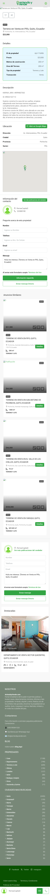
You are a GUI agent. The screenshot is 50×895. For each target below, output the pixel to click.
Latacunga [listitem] (10, 852)
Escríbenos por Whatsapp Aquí (19, 732)
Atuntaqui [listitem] (10, 842)
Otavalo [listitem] (9, 819)
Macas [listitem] (9, 825)
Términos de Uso (35, 272)
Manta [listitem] (9, 809)
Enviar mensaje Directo (25, 284)
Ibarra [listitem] (9, 803)
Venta (5, 24)
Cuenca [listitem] (9, 822)
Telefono (6, 236)
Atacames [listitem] (10, 816)
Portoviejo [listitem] (10, 855)
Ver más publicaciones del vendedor (35, 200)
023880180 (21, 211)
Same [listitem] (9, 858)
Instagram (37, 870)
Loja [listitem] (8, 829)
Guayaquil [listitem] (10, 799)
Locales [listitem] (9, 771)
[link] (25, 315)
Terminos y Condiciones (28, 881)
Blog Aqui (18, 747)
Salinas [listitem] (9, 835)
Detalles (40, 346)
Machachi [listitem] (10, 832)
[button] (25, 8)
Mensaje (6, 256)
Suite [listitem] (8, 775)
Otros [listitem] (9, 781)
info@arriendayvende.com (16, 736)
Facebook (15, 870)
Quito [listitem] (9, 796)
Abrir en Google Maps (37, 126)
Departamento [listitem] (12, 762)
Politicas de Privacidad (11, 885)
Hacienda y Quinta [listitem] (13, 784)
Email (5, 246)
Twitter (26, 870)
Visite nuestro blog (10, 881)
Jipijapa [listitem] (10, 839)
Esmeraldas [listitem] (11, 812)
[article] (25, 644)
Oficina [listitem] (9, 768)
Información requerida (25, 278)
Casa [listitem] (8, 758)
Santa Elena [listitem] (11, 848)
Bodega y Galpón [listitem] (13, 778)
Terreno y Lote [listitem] (12, 765)
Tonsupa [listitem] (10, 806)
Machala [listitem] (10, 845)
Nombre (6, 226)
